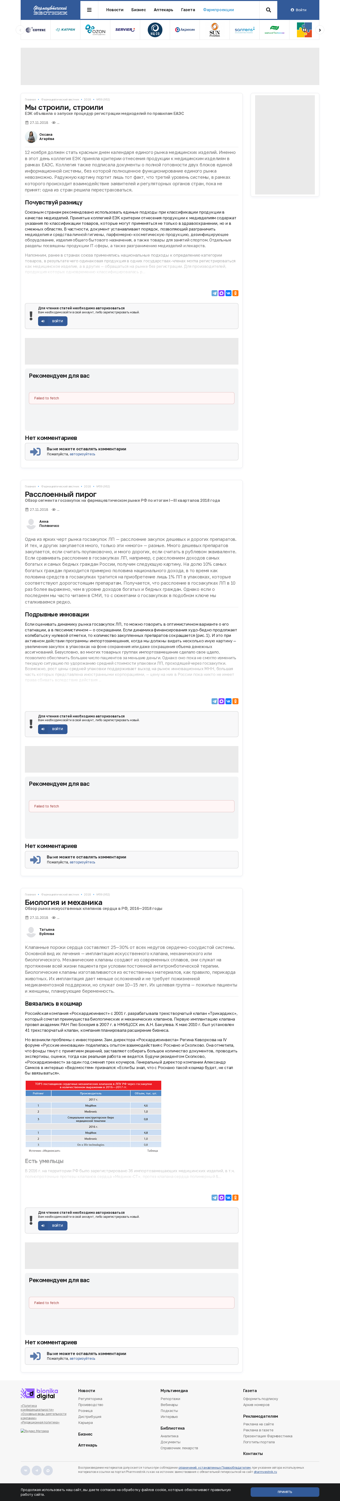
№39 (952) (103, 99)
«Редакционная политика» (40, 1422)
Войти (301, 10)
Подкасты (169, 1410)
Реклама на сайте (258, 1424)
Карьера (85, 1422)
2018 (87, 99)
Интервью (169, 1416)
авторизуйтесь (82, 454)
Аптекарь (163, 9)
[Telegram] (215, 293)
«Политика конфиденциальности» (37, 1408)
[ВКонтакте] (228, 293)
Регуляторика (90, 1399)
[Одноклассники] (235, 293)
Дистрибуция (89, 1416)
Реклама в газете (258, 1430)
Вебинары (169, 1405)
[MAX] (222, 293)
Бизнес (138, 9)
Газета (188, 9)
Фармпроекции (218, 9)
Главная (30, 99)
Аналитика (169, 1436)
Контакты (253, 1453)
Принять (285, 1492)
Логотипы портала (259, 1442)
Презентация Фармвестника (268, 1436)
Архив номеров (256, 1405)
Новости (114, 9)
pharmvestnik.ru (265, 1472)
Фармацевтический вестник (60, 99)
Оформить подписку (260, 1399)
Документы (170, 1442)
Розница (85, 1410)
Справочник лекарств (179, 1448)
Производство (90, 1405)
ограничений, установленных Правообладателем (214, 1467)
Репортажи (170, 1399)
